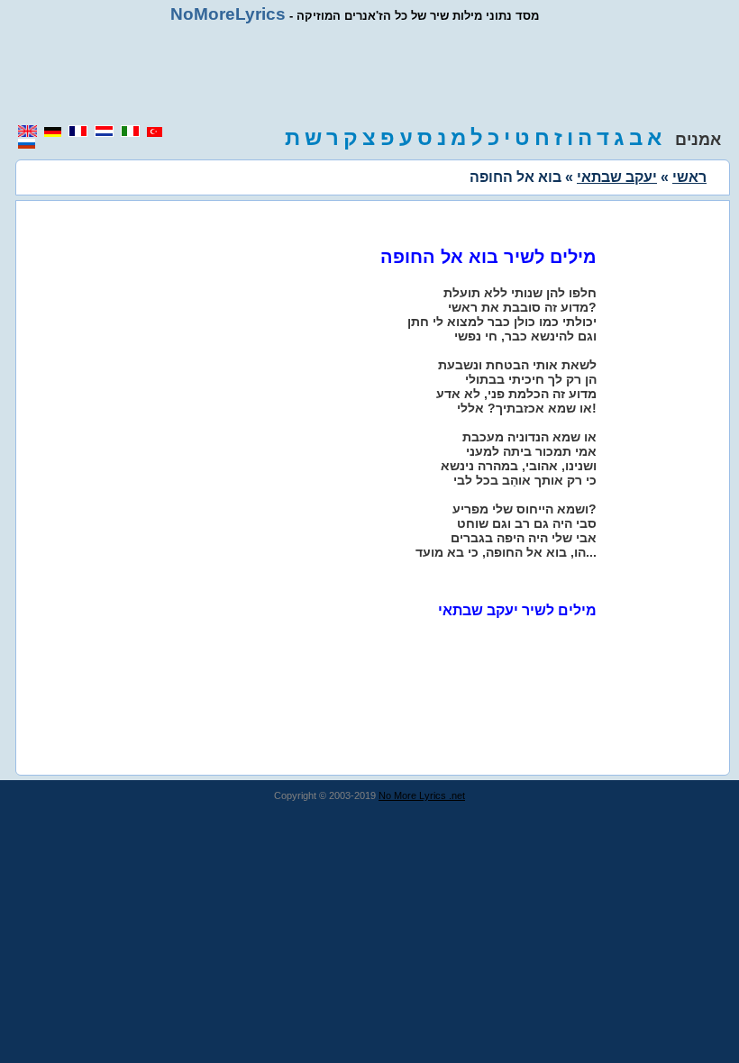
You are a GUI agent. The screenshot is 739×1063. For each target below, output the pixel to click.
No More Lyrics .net (422, 795)
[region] (369, 73)
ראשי (689, 177)
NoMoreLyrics (228, 14)
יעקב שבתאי (617, 177)
